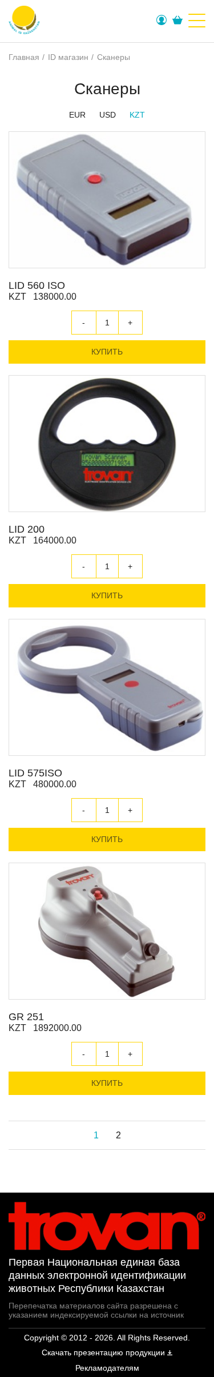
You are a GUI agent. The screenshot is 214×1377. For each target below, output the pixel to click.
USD (107, 114)
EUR (77, 114)
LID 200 (27, 529)
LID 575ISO (35, 773)
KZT (137, 114)
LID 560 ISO (37, 285)
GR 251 (26, 1016)
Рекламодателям (107, 1367)
